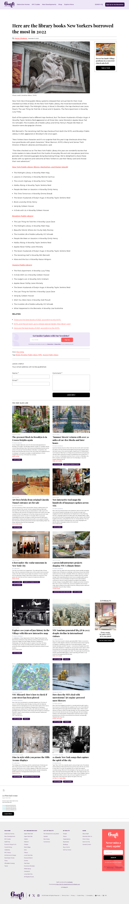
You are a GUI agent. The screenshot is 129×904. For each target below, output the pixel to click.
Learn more (56, 588)
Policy (67, 659)
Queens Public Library (22, 265)
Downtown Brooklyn (29, 866)
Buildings (65, 844)
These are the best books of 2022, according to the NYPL (37, 320)
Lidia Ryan (17, 568)
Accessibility (89, 895)
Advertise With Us (87, 836)
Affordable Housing (9, 863)
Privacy (73, 895)
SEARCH (98, 4)
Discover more (17, 524)
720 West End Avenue (10, 796)
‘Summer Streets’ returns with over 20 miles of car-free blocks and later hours (71, 440)
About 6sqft (86, 833)
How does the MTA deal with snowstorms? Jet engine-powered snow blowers (69, 697)
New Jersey (47, 839)
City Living (20, 352)
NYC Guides (36, 4)
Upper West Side (28, 833)
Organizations (66, 839)
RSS (106, 895)
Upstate (46, 836)
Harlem (26, 839)
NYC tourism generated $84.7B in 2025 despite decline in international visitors (71, 633)
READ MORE (15, 456)
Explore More (69, 4)
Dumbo (26, 860)
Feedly (98, 895)
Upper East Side (28, 836)
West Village (27, 847)
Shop (60, 4)
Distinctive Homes (23, 4)
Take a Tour (105, 68)
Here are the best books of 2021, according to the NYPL (37, 328)
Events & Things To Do (72, 464)
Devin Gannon (18, 442)
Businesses (66, 841)
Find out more (57, 461)
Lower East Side (28, 855)
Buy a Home (66, 847)
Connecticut (47, 841)
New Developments (49, 4)
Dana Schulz (57, 763)
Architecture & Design (10, 855)
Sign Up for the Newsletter (114, 4)
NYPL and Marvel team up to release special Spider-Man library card (42, 324)
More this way (57, 718)
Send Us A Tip (86, 841)
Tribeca (26, 852)
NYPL (40, 355)
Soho (25, 850)
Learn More (8, 814)
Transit (67, 721)
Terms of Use (50, 344)
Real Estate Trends (9, 858)
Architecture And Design (62, 591)
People (65, 833)
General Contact (87, 844)
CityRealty (70, 882)
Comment (57, 373)
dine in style (16, 773)
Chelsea (26, 844)
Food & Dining (8, 847)
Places (65, 836)
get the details (17, 715)
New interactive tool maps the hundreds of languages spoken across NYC (71, 502)
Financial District (28, 858)
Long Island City (28, 874)
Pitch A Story (86, 839)
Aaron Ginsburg (21, 38)
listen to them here (59, 778)
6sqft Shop (7, 841)
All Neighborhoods (29, 876)
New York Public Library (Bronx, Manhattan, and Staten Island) (40, 167)
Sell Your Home (67, 850)
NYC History (7, 852)
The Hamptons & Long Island (51, 833)
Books (18, 355)
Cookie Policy (80, 895)
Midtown (26, 841)
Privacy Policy (58, 344)
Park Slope (27, 863)
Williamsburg (27, 868)
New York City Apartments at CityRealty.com (68, 884)
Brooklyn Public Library (22, 216)
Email (15, 380)
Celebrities (7, 850)
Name (15, 373)
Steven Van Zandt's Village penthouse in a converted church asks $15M (105, 61)
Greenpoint (27, 871)
